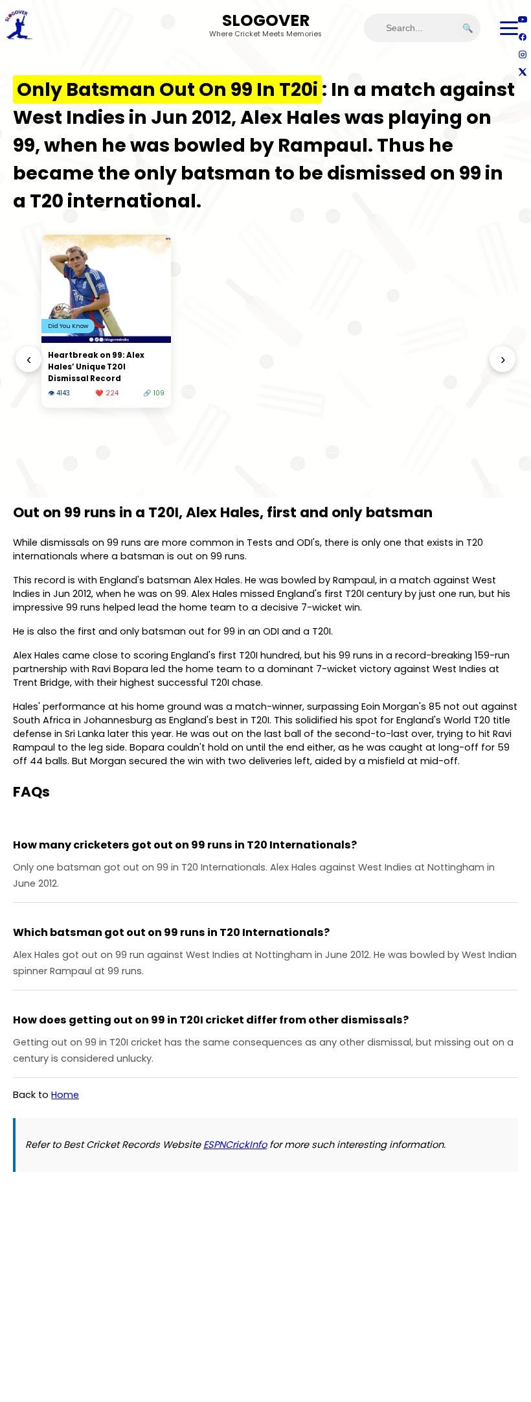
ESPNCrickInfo (235, 1144)
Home (65, 1094)
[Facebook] (522, 36)
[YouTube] (522, 19)
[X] (522, 71)
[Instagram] (522, 54)
